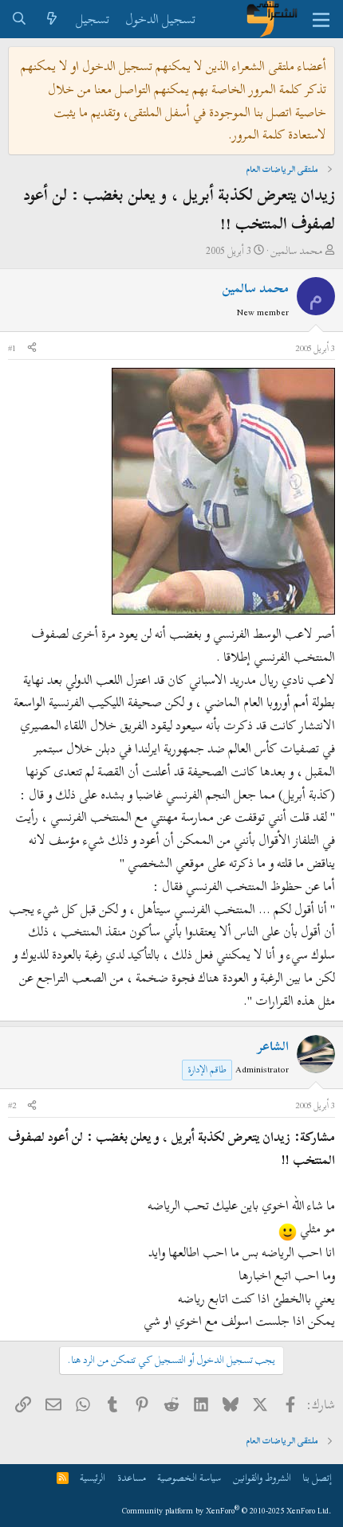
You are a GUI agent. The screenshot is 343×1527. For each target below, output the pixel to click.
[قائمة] (321, 19)
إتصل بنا (317, 1477)
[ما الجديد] (52, 19)
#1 (12, 347)
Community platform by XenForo (227, 1511)
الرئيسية (92, 1477)
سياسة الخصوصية (189, 1477)
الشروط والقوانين (262, 1477)
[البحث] (19, 19)
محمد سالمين (296, 250)
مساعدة (131, 1477)
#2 (12, 1105)
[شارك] (32, 349)
